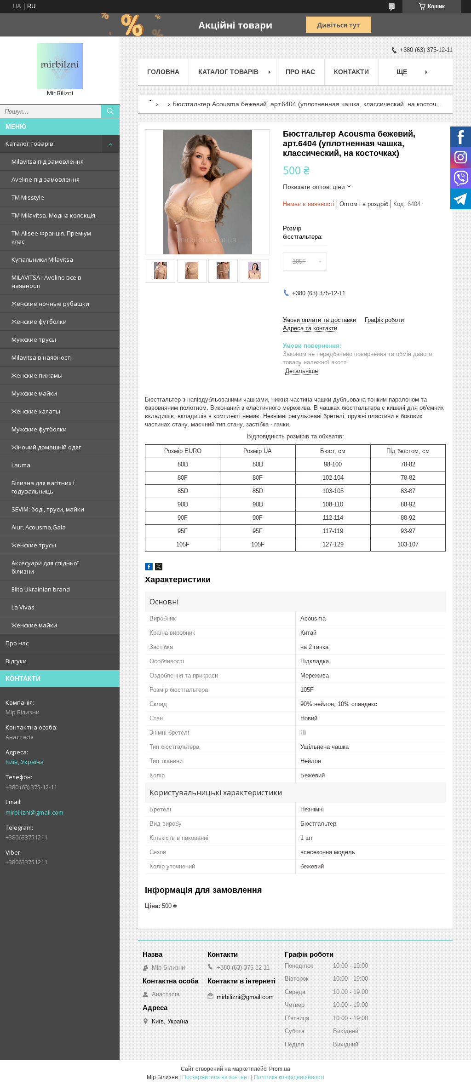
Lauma (20, 465)
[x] (158, 568)
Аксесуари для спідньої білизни (45, 567)
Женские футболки (39, 321)
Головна (163, 71)
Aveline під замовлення (45, 179)
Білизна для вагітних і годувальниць (43, 487)
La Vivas (22, 607)
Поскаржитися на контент (216, 1077)
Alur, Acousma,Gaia (38, 527)
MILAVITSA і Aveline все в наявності (46, 281)
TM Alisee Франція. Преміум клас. (51, 237)
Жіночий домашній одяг (46, 447)
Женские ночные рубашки (50, 303)
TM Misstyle (27, 197)
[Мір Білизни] (60, 66)
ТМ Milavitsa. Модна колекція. (54, 215)
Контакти (351, 71)
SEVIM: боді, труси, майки (47, 509)
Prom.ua (279, 1069)
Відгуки (16, 661)
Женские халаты (35, 411)
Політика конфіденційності (289, 1077)
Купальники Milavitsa (42, 259)
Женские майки (34, 625)
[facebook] (149, 568)
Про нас (17, 643)
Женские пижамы (37, 375)
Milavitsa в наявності (41, 357)
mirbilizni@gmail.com (34, 812)
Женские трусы (33, 545)
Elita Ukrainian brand (40, 589)
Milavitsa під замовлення (47, 161)
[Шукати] (110, 111)
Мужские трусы (33, 339)
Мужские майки (34, 393)
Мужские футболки (39, 429)
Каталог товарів (29, 143)
